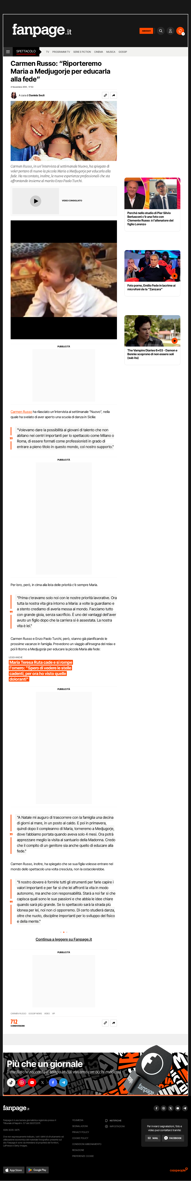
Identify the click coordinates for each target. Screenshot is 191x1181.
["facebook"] (53, 1082)
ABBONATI (146, 31)
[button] (113, 95)
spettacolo (26, 51)
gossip (123, 51)
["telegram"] (63, 1082)
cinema (98, 51)
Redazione (78, 1150)
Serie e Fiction (82, 51)
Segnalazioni (80, 1126)
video (47, 1014)
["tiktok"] (11, 1082)
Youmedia (77, 1120)
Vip (53, 1014)
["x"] (42, 1082)
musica (110, 51)
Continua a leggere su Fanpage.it (64, 939)
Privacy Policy (80, 1132)
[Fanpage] (16, 1108)
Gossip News (35, 1014)
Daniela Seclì (36, 95)
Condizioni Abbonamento (86, 1144)
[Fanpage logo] (37, 30)
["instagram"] (21, 1082)
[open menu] (8, 51)
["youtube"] (32, 1082)
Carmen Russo (21, 412)
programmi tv (61, 51)
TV (47, 51)
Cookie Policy (80, 1138)
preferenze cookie (83, 1156)
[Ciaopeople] (179, 1171)
